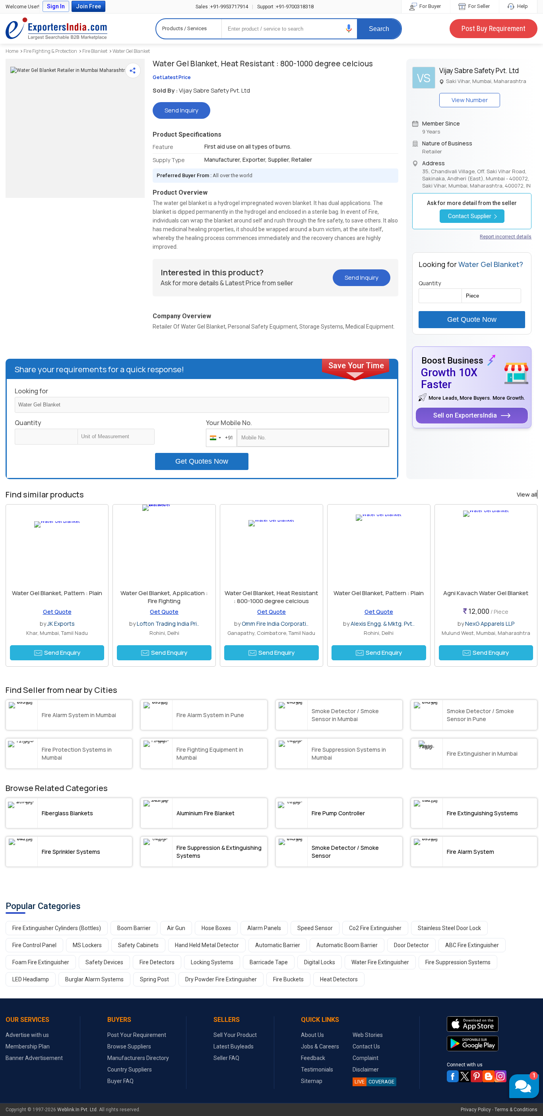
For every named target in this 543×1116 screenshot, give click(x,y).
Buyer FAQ (120, 1081)
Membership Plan (28, 1046)
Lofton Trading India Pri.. (168, 623)
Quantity (28, 423)
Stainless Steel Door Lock (449, 928)
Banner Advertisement (34, 1058)
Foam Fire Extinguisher (40, 962)
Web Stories (368, 1035)
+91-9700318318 (285, 7)
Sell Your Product (235, 1035)
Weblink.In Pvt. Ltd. (77, 1109)
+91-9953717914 (222, 7)
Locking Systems (212, 962)
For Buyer (429, 6)
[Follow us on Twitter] (465, 1076)
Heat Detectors (339, 979)
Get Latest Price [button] (172, 77)
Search (379, 28)
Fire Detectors (157, 962)
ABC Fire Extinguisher (472, 945)
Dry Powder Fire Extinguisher (221, 979)
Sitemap (311, 1081)
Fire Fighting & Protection (50, 51)
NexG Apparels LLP (489, 623)
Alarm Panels (264, 928)
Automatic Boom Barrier (347, 945)
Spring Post (154, 979)
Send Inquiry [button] (181, 110)
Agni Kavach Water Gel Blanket (485, 593)
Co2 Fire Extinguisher (375, 928)
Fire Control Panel (34, 945)
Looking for (31, 391)
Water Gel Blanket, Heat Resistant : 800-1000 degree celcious (271, 597)
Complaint (365, 1058)
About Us (312, 1035)
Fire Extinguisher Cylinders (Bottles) (56, 928)
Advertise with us (27, 1035)
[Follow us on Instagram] (500, 1076)
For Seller (478, 6)
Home (12, 51)
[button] (349, 28)
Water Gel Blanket (131, 51)
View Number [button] (470, 100)
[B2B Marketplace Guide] (489, 1076)
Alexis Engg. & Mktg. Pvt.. (383, 623)
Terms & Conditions (516, 1109)
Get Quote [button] (57, 611)
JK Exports (61, 623)
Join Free (88, 6)
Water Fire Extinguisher (380, 962)
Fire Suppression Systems (458, 962)
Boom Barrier (134, 928)
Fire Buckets (288, 979)
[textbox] (116, 437)
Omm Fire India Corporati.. (275, 623)
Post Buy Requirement (494, 28)
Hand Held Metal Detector (207, 945)
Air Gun (176, 928)
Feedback (313, 1058)
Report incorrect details (505, 237)
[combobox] (220, 437)
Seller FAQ (226, 1058)
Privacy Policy (476, 1109)
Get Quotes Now (201, 461)
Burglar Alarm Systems (94, 979)
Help (522, 6)
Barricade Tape (269, 962)
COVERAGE (374, 1082)
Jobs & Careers (320, 1046)
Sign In (56, 6)
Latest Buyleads (233, 1046)
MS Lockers (87, 945)
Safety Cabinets (138, 945)
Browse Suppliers (129, 1046)
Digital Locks (319, 962)
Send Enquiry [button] (62, 652)
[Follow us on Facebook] (453, 1076)
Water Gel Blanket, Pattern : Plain (57, 593)
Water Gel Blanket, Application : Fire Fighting (164, 597)
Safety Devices (104, 962)
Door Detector (411, 945)
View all (527, 494)
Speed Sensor (315, 928)
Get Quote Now (471, 319)
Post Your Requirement (136, 1035)
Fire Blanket (94, 51)
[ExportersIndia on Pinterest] (477, 1076)
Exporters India (56, 28)
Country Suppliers (129, 1069)
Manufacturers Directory (138, 1058)
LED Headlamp (30, 979)
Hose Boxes (216, 928)
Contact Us (366, 1046)
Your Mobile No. (229, 423)
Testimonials (317, 1069)
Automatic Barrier (277, 945)
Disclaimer (366, 1069)
